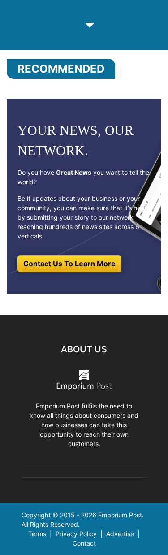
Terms (37, 534)
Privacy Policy (76, 534)
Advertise (120, 534)
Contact (84, 543)
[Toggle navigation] (89, 25)
